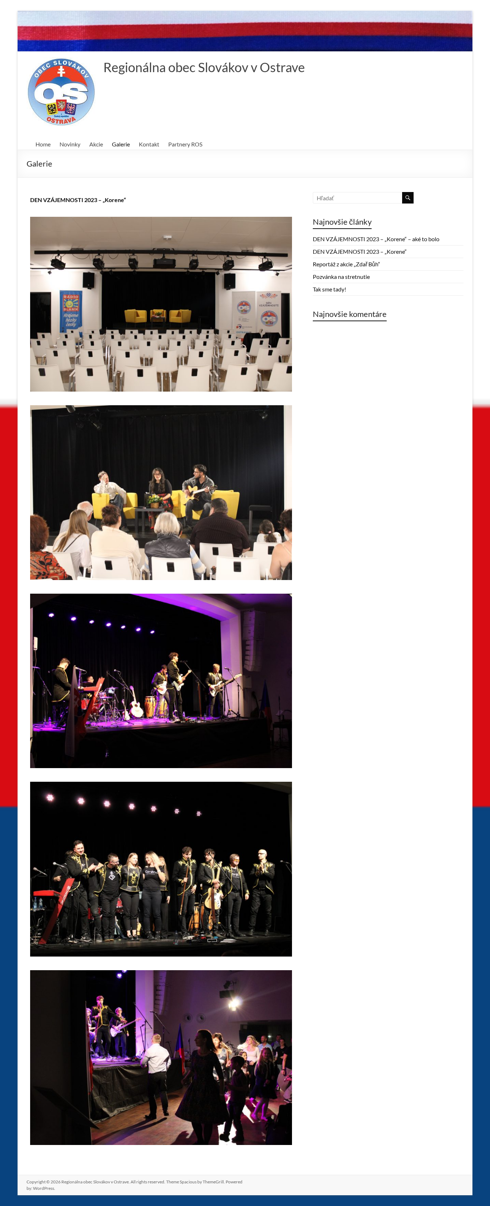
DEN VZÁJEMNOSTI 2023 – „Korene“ (78, 199)
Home (43, 144)
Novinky (70, 144)
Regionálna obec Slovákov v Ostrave (204, 67)
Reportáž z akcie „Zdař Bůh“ (346, 264)
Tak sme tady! (329, 289)
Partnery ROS (185, 144)
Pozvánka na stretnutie (341, 276)
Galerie (121, 144)
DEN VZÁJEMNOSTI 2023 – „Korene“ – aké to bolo (376, 238)
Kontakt (149, 144)
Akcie (96, 144)
